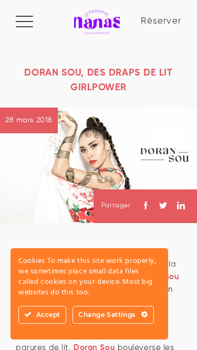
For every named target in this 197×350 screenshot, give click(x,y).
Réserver (161, 21)
